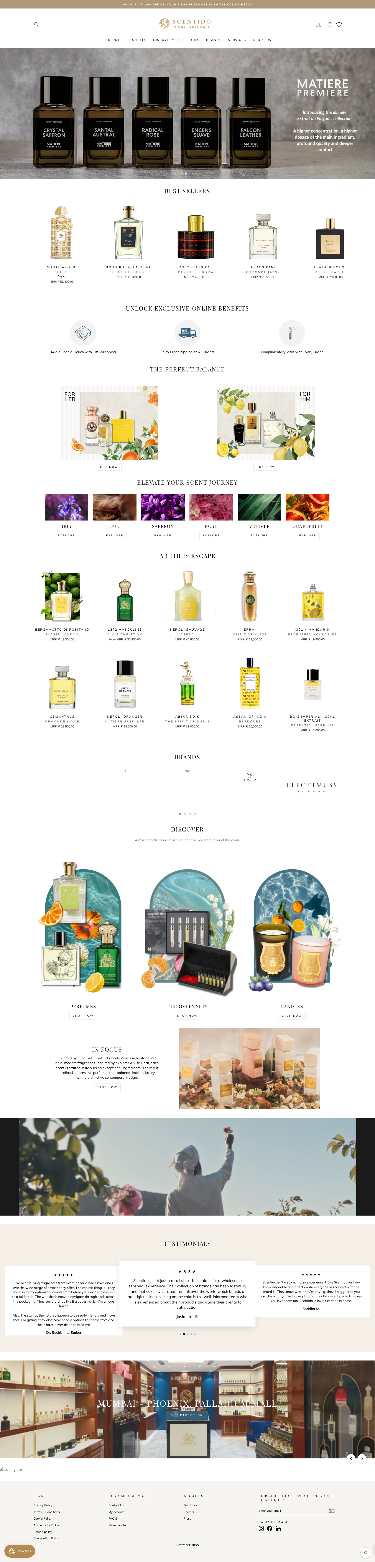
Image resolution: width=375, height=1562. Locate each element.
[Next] (362, 1458)
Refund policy (42, 1531)
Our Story (190, 1505)
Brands (214, 40)
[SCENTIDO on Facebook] (269, 1528)
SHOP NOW (107, 1087)
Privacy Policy (42, 1505)
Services (237, 40)
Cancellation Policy (46, 1538)
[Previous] (351, 1458)
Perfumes (113, 40)
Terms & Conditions (46, 1512)
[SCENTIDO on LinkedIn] (278, 1528)
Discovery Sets (169, 40)
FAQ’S (113, 1518)
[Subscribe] (332, 1510)
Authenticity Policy (46, 1525)
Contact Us (116, 1505)
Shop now (83, 1015)
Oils (195, 40)
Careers (189, 1512)
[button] (179, 814)
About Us (262, 40)
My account (117, 1512)
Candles (138, 40)
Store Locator (118, 1525)
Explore (66, 535)
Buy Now (109, 467)
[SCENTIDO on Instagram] (261, 1528)
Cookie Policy (42, 1518)
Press (187, 1518)
